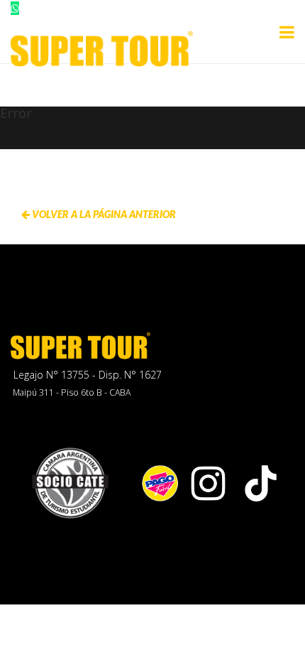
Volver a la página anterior (103, 214)
